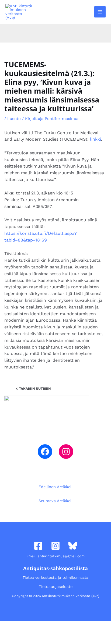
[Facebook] (45, 451)
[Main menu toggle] (100, 11)
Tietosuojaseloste (55, 586)
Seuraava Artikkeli (55, 500)
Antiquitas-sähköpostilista (55, 568)
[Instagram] (66, 451)
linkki (95, 139)
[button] (87, 12)
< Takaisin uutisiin (33, 388)
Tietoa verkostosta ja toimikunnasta (55, 577)
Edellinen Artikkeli (55, 486)
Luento (14, 118)
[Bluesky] (72, 545)
